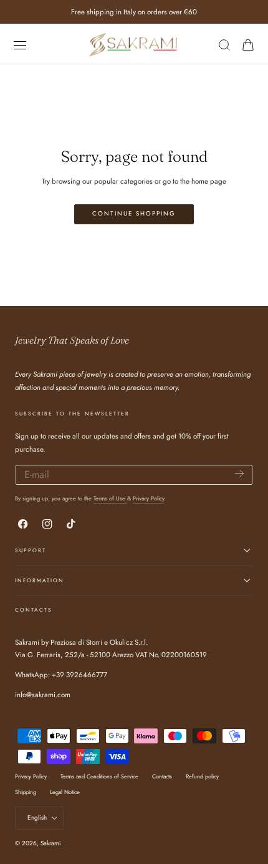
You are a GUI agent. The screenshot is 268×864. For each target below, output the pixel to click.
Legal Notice (65, 792)
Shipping (25, 792)
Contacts (162, 776)
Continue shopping (134, 213)
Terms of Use (110, 498)
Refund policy (202, 776)
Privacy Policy (148, 498)
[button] (19, 44)
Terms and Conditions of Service (99, 776)
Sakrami (51, 843)
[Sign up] (239, 474)
